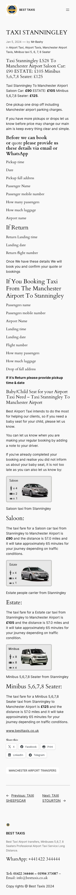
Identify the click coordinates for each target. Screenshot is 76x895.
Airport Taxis (33, 47)
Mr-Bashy (37, 41)
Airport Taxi (16, 47)
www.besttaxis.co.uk (22, 731)
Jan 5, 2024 (13, 41)
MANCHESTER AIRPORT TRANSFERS (32, 770)
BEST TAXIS (27, 9)
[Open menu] (67, 9)
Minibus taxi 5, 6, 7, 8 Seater (32, 52)
